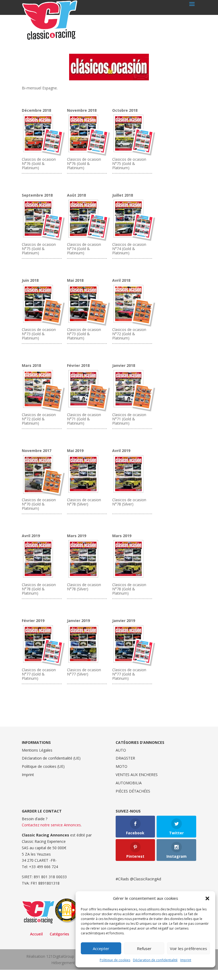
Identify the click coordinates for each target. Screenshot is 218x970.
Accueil (36, 933)
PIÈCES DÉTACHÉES (133, 791)
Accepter (101, 948)
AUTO (121, 750)
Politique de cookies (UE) (43, 766)
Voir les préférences (188, 948)
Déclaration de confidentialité (155, 960)
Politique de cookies (115, 960)
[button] (207, 898)
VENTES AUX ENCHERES (137, 774)
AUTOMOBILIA (129, 782)
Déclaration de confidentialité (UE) (51, 758)
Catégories (59, 933)
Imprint (185, 960)
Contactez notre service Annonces (51, 824)
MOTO (121, 766)
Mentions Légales (37, 750)
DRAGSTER (125, 758)
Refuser (144, 948)
